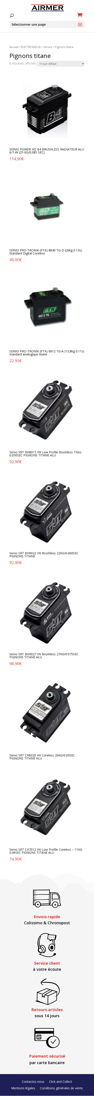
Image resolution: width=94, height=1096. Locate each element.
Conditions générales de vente (61, 1088)
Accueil (14, 47)
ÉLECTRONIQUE (31, 47)
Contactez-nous (33, 1082)
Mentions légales (23, 1088)
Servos (47, 47)
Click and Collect (60, 1082)
